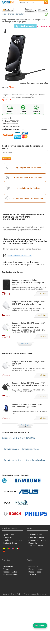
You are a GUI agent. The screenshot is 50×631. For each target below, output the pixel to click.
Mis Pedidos (33, 566)
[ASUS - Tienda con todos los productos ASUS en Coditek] (29, 491)
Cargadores (20, 14)
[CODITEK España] (8, 2)
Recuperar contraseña (37, 540)
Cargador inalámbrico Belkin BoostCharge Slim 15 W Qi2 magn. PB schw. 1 (28, 282)
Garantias (32, 574)
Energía (11, 14)
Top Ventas (7, 569)
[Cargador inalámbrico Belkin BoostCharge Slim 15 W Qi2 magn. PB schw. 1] (6, 284)
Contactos (7, 537)
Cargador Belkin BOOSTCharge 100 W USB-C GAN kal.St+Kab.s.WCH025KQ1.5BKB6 (28, 391)
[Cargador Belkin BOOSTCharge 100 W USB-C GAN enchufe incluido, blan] (6, 305)
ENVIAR (6, 158)
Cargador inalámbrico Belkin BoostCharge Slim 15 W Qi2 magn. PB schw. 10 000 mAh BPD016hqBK (29, 288)
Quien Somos (8, 534)
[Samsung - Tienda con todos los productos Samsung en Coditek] (28, 480)
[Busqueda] (46, 2)
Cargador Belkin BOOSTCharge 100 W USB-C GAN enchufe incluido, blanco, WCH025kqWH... (28, 309)
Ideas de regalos (10, 572)
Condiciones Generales (12, 540)
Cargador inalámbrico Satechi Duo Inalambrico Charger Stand (27, 405)
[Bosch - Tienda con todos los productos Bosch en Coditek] (12, 514)
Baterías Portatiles (10, 574)
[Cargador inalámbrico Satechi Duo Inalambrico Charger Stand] (6, 408)
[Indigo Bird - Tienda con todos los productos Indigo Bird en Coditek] (21, 502)
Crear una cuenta (35, 534)
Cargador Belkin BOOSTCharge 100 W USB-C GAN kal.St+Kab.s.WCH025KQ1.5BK (30, 384)
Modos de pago (34, 572)
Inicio (4, 14)
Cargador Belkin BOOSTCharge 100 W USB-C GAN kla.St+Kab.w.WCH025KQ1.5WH (28, 325)
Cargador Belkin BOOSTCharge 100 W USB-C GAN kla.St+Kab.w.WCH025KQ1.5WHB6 (28, 331)
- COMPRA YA (33, 26)
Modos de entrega (35, 569)
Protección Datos (10, 543)
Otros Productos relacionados (20, 255)
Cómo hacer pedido (36, 537)
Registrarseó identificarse (29, 10)
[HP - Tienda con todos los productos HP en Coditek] (7, 480)
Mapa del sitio (34, 543)
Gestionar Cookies (35, 546)
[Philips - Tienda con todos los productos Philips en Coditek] (36, 514)
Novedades (8, 566)
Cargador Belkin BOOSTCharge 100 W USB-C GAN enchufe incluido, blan (28, 302)
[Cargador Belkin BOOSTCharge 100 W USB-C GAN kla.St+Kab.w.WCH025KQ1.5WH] (6, 327)
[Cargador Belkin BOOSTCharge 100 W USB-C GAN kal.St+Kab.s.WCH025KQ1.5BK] (6, 387)
